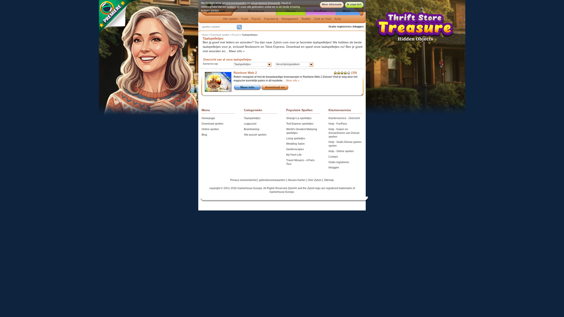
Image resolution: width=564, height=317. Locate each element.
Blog (204, 134)
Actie (337, 18)
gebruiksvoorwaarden (272, 180)
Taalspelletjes (252, 118)
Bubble (306, 18)
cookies (231, 6)
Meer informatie (332, 4)
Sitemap (329, 180)
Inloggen (358, 26)
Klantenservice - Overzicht (344, 118)
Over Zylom (315, 180)
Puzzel (256, 18)
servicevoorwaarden (234, 3)
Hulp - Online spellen (341, 151)
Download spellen (220, 34)
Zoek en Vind (322, 18)
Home (205, 34)
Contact (333, 156)
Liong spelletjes (295, 138)
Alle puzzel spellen (255, 134)
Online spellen (210, 129)
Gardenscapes (295, 149)
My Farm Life (294, 154)
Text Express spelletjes (300, 123)
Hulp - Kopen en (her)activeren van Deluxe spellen (344, 133)
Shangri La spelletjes (299, 118)
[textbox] (218, 26)
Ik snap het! (354, 4)
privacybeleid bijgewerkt (265, 3)
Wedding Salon (295, 143)
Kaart (244, 18)
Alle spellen (230, 18)
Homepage (208, 118)
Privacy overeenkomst (243, 180)
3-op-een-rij (271, 18)
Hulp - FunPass (337, 123)
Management (290, 18)
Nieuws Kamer (297, 180)
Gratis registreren (339, 26)
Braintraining (251, 129)
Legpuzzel (250, 123)
